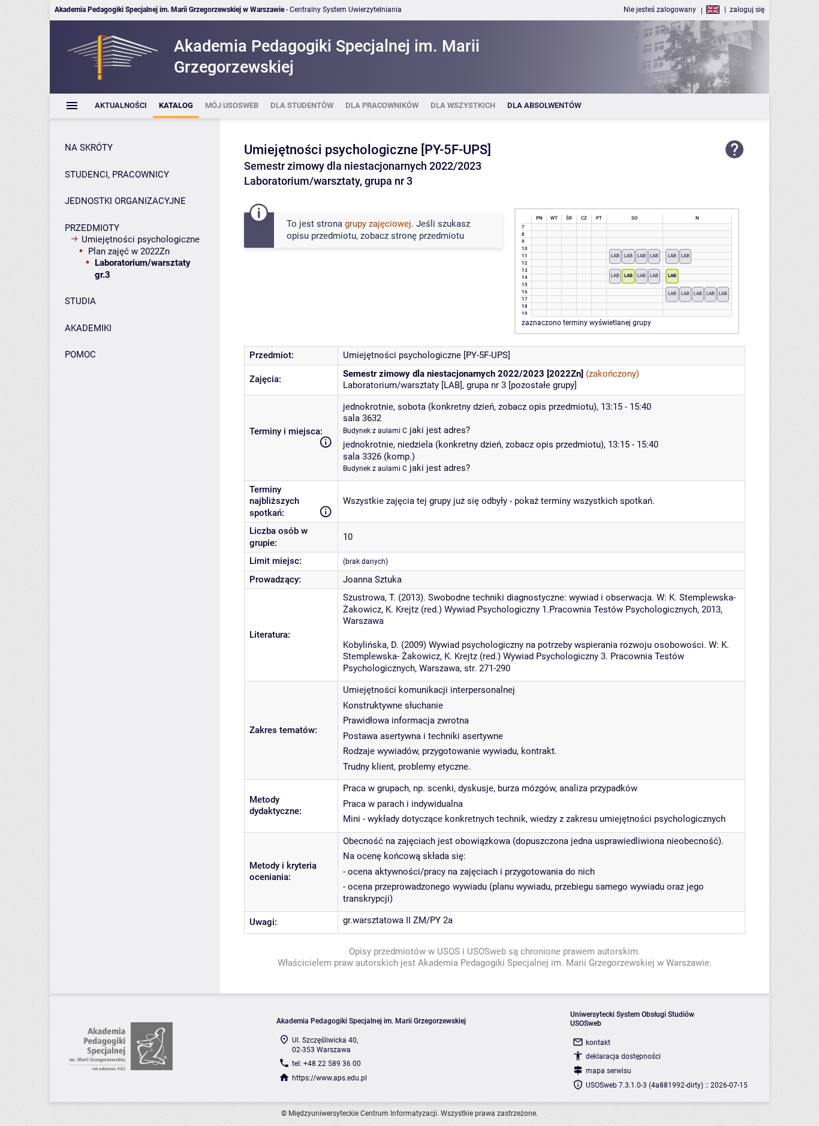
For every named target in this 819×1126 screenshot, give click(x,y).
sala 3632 (362, 418)
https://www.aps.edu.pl (329, 1078)
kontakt (598, 1042)
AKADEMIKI (88, 328)
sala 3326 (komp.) (379, 456)
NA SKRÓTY (89, 147)
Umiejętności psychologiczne (141, 239)
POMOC (80, 354)
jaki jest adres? (440, 430)
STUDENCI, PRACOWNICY (117, 174)
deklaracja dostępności (623, 1056)
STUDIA (80, 301)
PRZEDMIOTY (92, 228)
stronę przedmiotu (427, 235)
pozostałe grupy (542, 385)
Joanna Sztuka (372, 579)
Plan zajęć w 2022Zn (129, 251)
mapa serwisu (608, 1071)
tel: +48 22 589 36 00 (326, 1063)
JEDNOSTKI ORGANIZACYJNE (125, 201)
